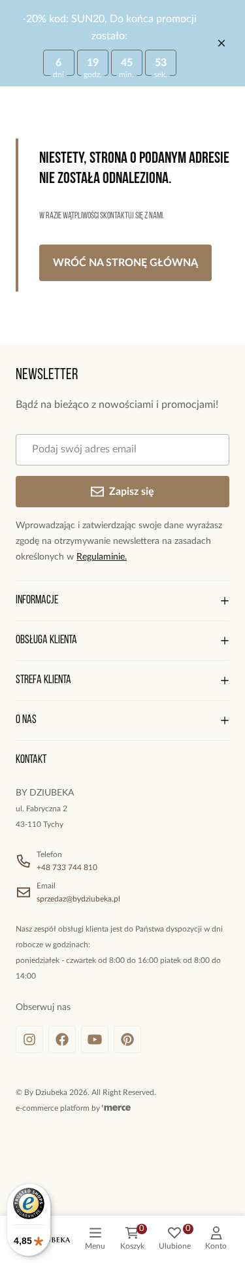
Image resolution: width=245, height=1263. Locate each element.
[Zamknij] (221, 43)
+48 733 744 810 (67, 867)
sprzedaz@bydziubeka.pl (78, 899)
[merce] (116, 1108)
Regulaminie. (101, 557)
